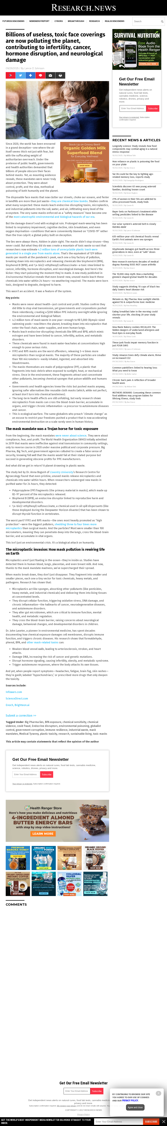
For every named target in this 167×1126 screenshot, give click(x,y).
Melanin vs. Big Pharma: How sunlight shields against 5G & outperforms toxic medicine (135, 301)
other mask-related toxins (42, 642)
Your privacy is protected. (22, 784)
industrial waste (78, 729)
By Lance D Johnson (132, 231)
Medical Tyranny (29, 733)
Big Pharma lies (34, 722)
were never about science (70, 435)
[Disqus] (57, 950)
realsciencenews (114, 21)
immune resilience (56, 729)
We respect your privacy (66, 1106)
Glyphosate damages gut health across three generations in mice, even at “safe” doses (135, 250)
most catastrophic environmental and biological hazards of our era (54, 216)
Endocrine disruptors (45, 726)
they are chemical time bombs (69, 201)
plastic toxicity (48, 733)
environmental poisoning (74, 726)
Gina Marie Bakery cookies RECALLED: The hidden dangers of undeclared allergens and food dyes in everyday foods (135, 330)
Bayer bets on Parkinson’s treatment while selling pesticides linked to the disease (134, 213)
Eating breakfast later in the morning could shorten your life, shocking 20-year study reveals (135, 314)
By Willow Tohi (130, 155)
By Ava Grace (129, 168)
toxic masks (100, 733)
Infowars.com (14, 692)
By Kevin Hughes (130, 193)
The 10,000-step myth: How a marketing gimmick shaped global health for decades (134, 275)
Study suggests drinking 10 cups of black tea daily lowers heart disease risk (135, 288)
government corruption (30, 729)
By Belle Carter (131, 374)
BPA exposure (53, 722)
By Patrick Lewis (130, 293)
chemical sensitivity (74, 722)
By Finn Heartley (130, 306)
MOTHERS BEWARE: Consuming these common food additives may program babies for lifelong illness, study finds (136, 395)
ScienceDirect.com (17, 698)
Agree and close (135, 1107)
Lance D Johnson (34, 68)
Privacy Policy (83, 1114)
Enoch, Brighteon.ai (17, 705)
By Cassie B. (129, 205)
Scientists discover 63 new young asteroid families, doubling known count (134, 188)
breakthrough (76, 21)
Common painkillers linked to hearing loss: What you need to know (134, 369)
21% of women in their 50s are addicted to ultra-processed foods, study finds (134, 200)
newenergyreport (39, 21)
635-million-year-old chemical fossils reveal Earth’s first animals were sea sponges (135, 238)
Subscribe (151, 1121)
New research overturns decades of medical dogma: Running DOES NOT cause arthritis (135, 263)
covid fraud (23, 726)
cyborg (58, 21)
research (94, 21)
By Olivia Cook (130, 337)
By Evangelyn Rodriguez (134, 180)
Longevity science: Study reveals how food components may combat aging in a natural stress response (134, 149)
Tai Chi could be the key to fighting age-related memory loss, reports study (133, 175)
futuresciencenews (13, 21)
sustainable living (81, 733)
